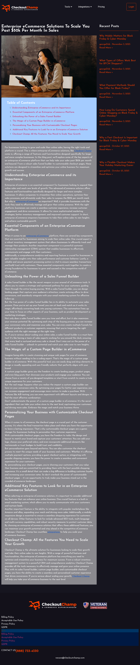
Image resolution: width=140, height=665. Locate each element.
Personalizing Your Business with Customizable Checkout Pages (45, 125)
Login (131, 6)
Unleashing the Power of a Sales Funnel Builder (36, 116)
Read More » (106, 48)
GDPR (4, 627)
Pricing (101, 6)
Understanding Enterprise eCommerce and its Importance (41, 108)
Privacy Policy (8, 624)
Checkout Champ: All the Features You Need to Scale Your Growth (46, 134)
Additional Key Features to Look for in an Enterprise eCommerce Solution (50, 130)
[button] (70, 630)
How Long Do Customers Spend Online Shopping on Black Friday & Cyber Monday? (118, 113)
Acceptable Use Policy (12, 620)
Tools (67, 6)
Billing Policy (7, 617)
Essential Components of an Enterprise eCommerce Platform (43, 112)
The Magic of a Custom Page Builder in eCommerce (39, 121)
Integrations (84, 6)
